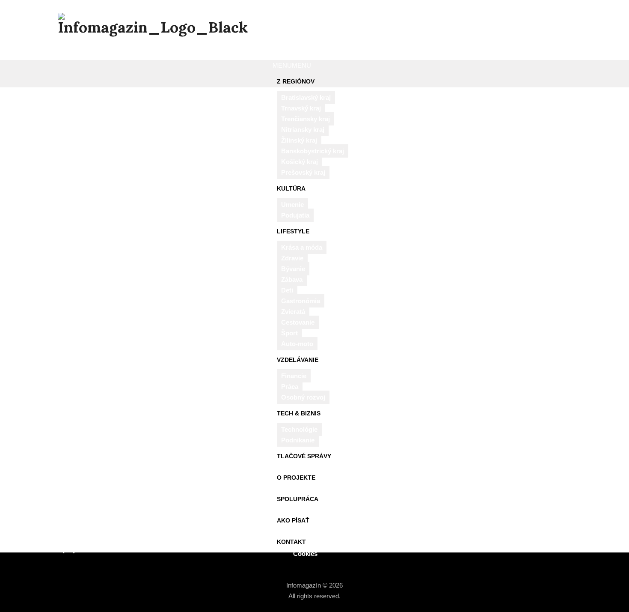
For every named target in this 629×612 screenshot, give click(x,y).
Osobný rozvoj (303, 397)
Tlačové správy (304, 456)
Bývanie (293, 268)
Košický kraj (299, 161)
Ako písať (293, 520)
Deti (287, 290)
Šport (289, 333)
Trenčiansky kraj (305, 118)
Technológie (299, 429)
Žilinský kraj (299, 140)
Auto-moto (297, 343)
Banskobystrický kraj (312, 151)
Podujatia (295, 215)
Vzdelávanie (297, 359)
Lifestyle (293, 231)
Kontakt (291, 541)
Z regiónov (295, 81)
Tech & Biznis (298, 413)
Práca (289, 386)
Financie (293, 375)
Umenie (292, 204)
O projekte (296, 477)
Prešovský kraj (303, 172)
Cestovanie (297, 322)
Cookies (305, 553)
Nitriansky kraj (302, 129)
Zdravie (292, 258)
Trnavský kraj (301, 108)
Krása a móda (301, 247)
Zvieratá (293, 311)
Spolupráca (297, 499)
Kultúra (291, 188)
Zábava (292, 279)
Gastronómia (300, 301)
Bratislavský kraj (306, 97)
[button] (292, 65)
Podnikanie (297, 440)
